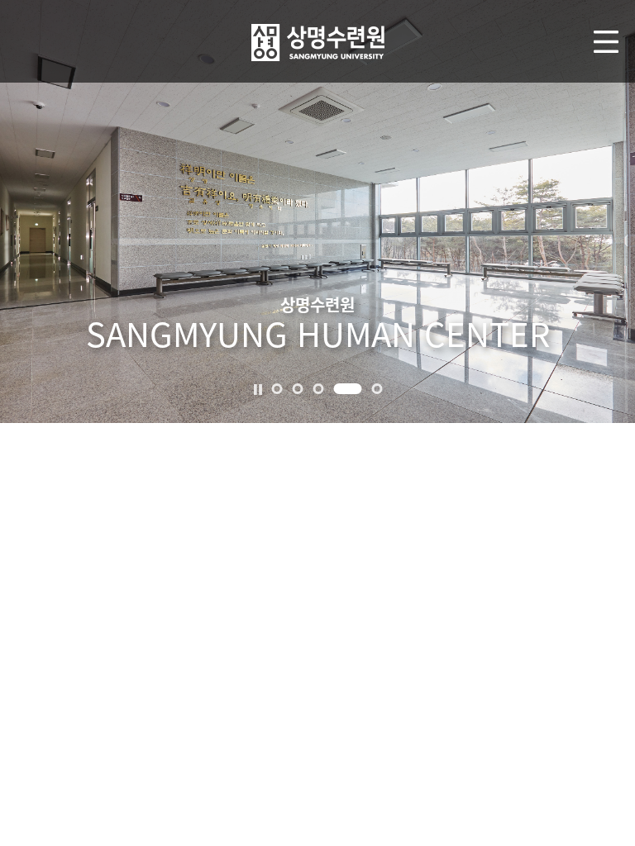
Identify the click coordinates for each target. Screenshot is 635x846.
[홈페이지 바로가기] (317, 39)
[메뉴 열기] (606, 42)
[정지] (258, 387)
